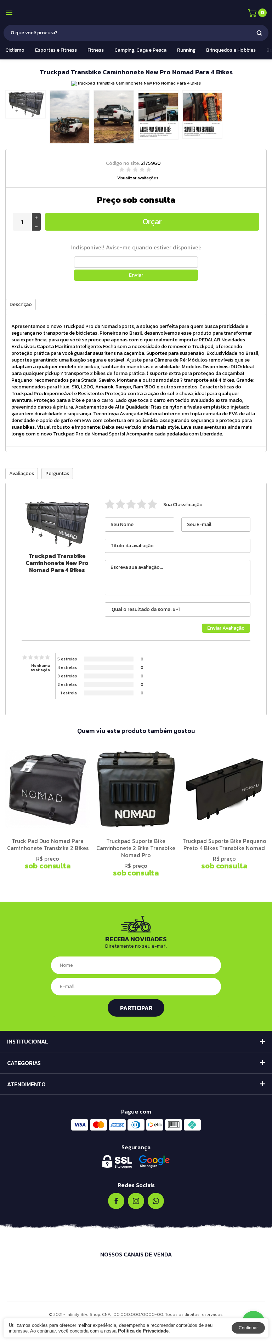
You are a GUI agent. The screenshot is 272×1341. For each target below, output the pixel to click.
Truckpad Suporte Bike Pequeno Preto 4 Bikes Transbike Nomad (224, 844)
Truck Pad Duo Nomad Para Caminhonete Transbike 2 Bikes (48, 844)
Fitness (95, 50)
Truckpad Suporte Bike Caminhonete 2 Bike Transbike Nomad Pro (135, 848)
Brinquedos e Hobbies (231, 50)
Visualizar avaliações (137, 177)
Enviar (136, 275)
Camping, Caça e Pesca (140, 50)
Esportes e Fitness (56, 50)
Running (186, 50)
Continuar (248, 1327)
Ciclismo (14, 50)
